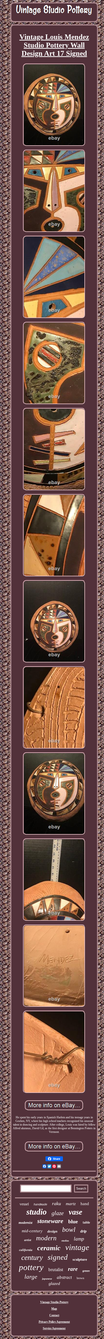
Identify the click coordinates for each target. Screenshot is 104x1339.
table (86, 1222)
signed (58, 1257)
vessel (24, 1204)
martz (71, 1203)
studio (36, 1211)
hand (85, 1203)
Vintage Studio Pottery (54, 1302)
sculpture (80, 1259)
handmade (40, 1204)
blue (73, 1221)
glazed (54, 1283)
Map (54, 1308)
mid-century (32, 1231)
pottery (31, 1267)
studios (65, 1240)
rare (73, 1269)
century (32, 1257)
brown (80, 1278)
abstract (64, 1277)
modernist (25, 1223)
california (25, 1250)
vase (75, 1212)
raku (56, 1203)
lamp (79, 1239)
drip (83, 1231)
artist (27, 1240)
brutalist (55, 1269)
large (30, 1276)
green (86, 1270)
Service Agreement (54, 1328)
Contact (54, 1315)
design (52, 1231)
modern (46, 1238)
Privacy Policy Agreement (54, 1321)
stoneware (50, 1221)
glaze (58, 1213)
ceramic (48, 1248)
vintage (77, 1247)
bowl (68, 1229)
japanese (47, 1278)
